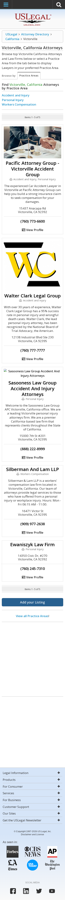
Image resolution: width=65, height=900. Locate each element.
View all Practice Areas (32, 616)
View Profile (34, 230)
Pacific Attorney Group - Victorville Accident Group (32, 169)
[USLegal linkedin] (26, 891)
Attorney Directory (35, 34)
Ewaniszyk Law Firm (32, 544)
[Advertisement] (32, 658)
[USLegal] (32, 14)
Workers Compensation (19, 104)
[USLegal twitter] (39, 891)
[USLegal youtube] (52, 891)
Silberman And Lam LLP (32, 469)
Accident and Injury (15, 95)
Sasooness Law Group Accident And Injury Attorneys (32, 388)
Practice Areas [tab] (28, 75)
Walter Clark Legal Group (32, 295)
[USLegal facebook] (13, 891)
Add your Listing (32, 602)
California (12, 39)
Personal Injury (13, 100)
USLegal (11, 34)
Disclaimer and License (32, 834)
